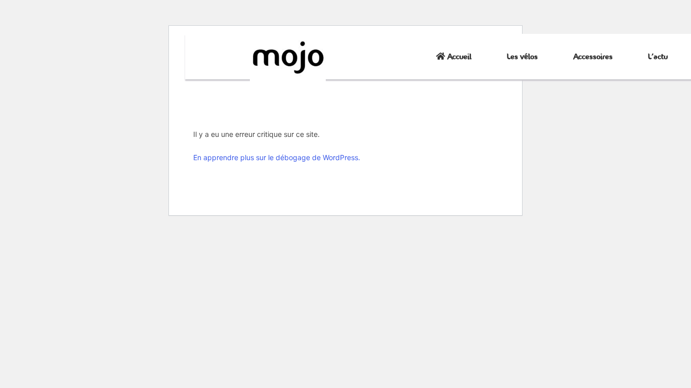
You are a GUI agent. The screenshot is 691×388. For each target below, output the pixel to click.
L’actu (658, 56)
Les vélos (522, 56)
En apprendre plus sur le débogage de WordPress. (276, 157)
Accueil (458, 56)
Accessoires (593, 56)
